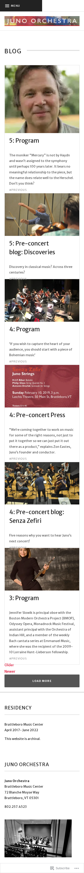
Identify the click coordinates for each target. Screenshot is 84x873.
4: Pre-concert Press (37, 415)
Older (9, 665)
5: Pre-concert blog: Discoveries (32, 248)
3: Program (24, 598)
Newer (9, 671)
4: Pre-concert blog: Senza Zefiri (36, 516)
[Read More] (42, 130)
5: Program (24, 140)
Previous (19, 190)
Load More (42, 681)
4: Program (24, 329)
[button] (38, 838)
